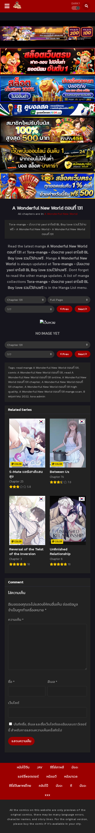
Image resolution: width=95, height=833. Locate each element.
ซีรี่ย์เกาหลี (57, 767)
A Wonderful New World (60, 214)
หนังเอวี (51, 776)
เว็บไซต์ (13, 702)
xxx (47, 795)
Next (81, 309)
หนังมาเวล (70, 776)
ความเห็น (16, 619)
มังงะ (74, 767)
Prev (65, 309)
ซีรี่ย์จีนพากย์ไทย (20, 785)
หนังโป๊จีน (23, 767)
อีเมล (52, 681)
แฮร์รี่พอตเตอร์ (28, 776)
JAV (39, 767)
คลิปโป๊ (43, 785)
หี (71, 785)
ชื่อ (11, 681)
